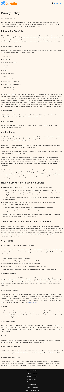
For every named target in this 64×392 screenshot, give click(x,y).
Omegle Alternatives (32, 379)
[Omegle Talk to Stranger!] (9, 3)
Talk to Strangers (32, 373)
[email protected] (32, 302)
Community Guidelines (32, 387)
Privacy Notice (32, 384)
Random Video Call (32, 376)
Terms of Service (32, 382)
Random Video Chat (32, 371)
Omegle (37, 390)
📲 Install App (57, 3)
